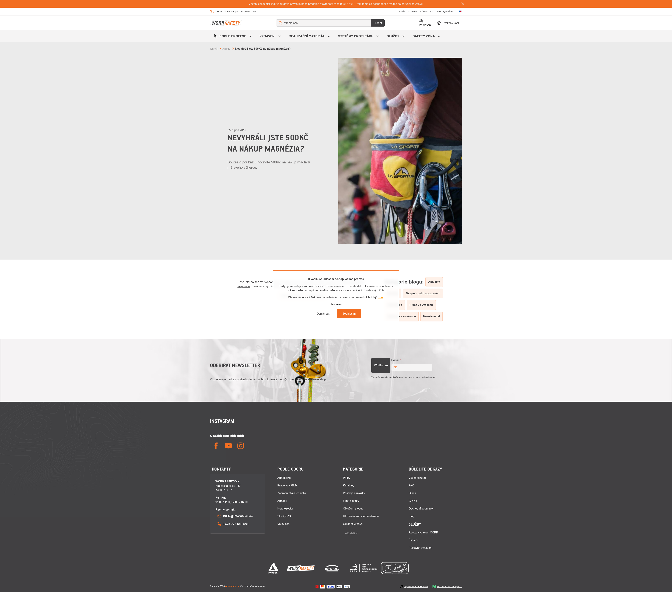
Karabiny (348, 485)
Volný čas (283, 523)
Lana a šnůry (351, 500)
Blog (411, 516)
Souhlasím (349, 313)
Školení (413, 540)
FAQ (411, 485)
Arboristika (284, 477)
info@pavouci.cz (238, 516)
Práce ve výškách (288, 485)
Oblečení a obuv (353, 508)
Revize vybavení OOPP (423, 532)
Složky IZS (284, 516)
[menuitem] (233, 36)
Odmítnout (323, 313)
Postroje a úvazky (354, 493)
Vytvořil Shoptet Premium (416, 586)
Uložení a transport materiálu (361, 516)
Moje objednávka (445, 11)
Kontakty (412, 11)
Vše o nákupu (426, 11)
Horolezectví (285, 508)
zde (380, 297)
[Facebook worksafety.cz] (216, 446)
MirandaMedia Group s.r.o (449, 586)
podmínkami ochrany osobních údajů (418, 377)
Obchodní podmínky (421, 508)
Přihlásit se (381, 365)
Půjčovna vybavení (420, 547)
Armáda (282, 500)
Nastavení (336, 304)
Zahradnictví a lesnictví (291, 493)
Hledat (378, 22)
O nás (402, 11)
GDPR (413, 500)
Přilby (346, 477)
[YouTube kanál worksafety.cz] (228, 446)
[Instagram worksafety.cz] (240, 446)
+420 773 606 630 (235, 524)
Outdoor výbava (353, 523)
